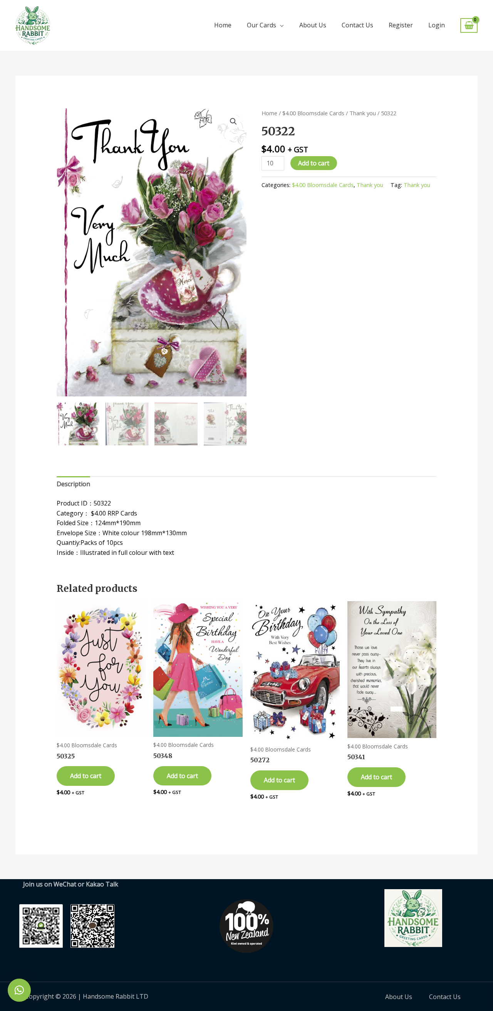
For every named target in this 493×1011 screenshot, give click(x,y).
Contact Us (357, 25)
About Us (312, 25)
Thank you (362, 113)
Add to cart (313, 163)
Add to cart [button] (85, 776)
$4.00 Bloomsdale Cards (313, 113)
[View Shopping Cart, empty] (469, 25)
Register (401, 25)
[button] (233, 121)
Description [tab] (73, 484)
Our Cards (261, 25)
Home (222, 25)
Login (436, 25)
